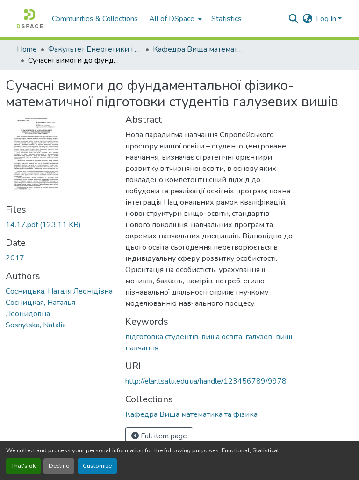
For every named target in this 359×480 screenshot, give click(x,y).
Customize (97, 466)
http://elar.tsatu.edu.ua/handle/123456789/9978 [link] (206, 381)
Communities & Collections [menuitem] (95, 19)
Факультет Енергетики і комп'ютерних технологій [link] (95, 49)
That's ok (23, 466)
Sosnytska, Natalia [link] (36, 325)
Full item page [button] (163, 436)
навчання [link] (141, 348)
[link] (60, 224)
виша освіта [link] (221, 337)
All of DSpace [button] (171, 19)
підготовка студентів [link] (161, 337)
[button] (30, 18)
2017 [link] (15, 258)
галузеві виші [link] (268, 337)
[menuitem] (174, 18)
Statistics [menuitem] (226, 19)
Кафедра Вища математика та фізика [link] (199, 49)
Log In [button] (327, 19)
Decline (59, 466)
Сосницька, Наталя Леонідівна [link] (59, 291)
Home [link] (27, 49)
